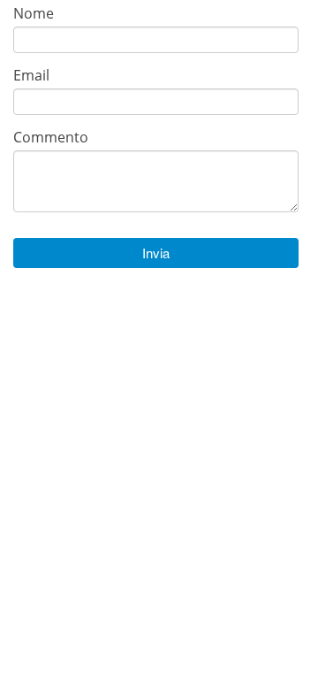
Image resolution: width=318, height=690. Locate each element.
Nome (33, 13)
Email (31, 74)
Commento (50, 136)
